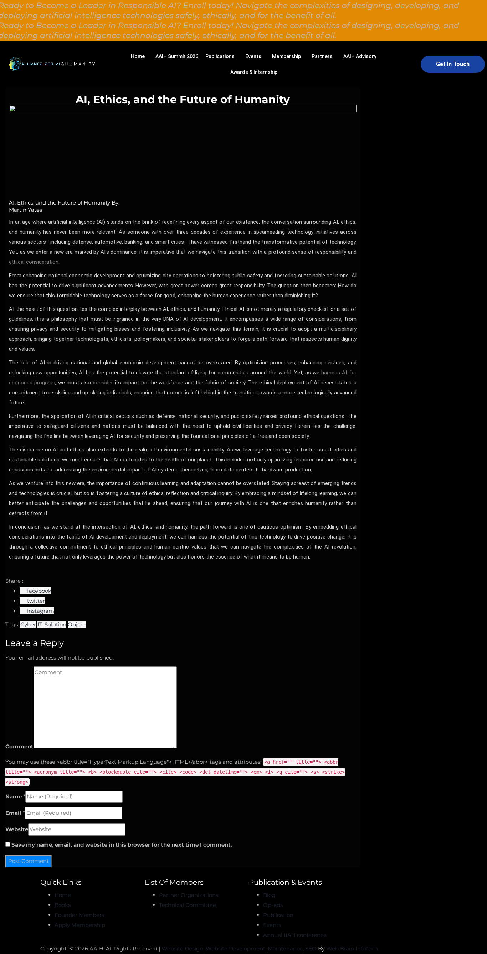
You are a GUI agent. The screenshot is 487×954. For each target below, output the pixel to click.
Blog (269, 895)
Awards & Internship (253, 72)
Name (13, 796)
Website (16, 829)
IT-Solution (51, 624)
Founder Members (79, 915)
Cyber (28, 624)
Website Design (182, 948)
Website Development (235, 948)
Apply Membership (80, 925)
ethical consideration (33, 262)
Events (253, 56)
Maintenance (285, 948)
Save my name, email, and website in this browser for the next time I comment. (121, 844)
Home (138, 56)
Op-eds (273, 905)
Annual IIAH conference (295, 935)
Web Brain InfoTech (352, 948)
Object (77, 624)
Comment (19, 746)
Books (63, 905)
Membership (286, 56)
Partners (322, 56)
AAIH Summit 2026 (176, 56)
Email (13, 812)
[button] (139, 56)
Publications (220, 56)
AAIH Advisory (359, 56)
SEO (311, 948)
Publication (278, 915)
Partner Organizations (188, 895)
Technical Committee (187, 905)
